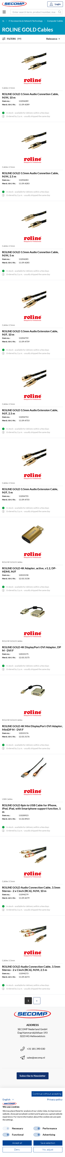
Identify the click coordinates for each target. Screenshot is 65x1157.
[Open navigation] (4, 12)
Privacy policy (54, 1099)
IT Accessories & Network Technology (26, 21)
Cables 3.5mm (8, 88)
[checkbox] (6, 1128)
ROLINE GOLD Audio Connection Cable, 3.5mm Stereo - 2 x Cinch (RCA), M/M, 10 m (31, 889)
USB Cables (7, 799)
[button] (8, 1099)
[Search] (59, 12)
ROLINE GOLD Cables (12, 562)
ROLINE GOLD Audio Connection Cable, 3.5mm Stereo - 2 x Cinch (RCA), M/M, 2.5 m (31, 968)
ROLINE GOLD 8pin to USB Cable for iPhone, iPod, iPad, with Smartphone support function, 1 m (31, 808)
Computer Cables (55, 21)
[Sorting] (51, 38)
